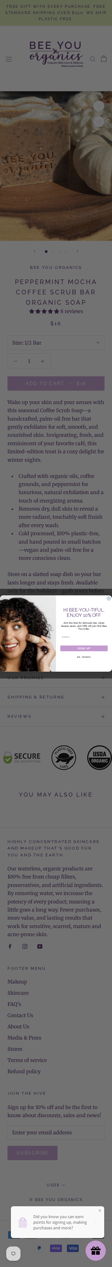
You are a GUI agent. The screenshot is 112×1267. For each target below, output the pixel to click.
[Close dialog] (108, 598)
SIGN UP (84, 648)
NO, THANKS (84, 657)
